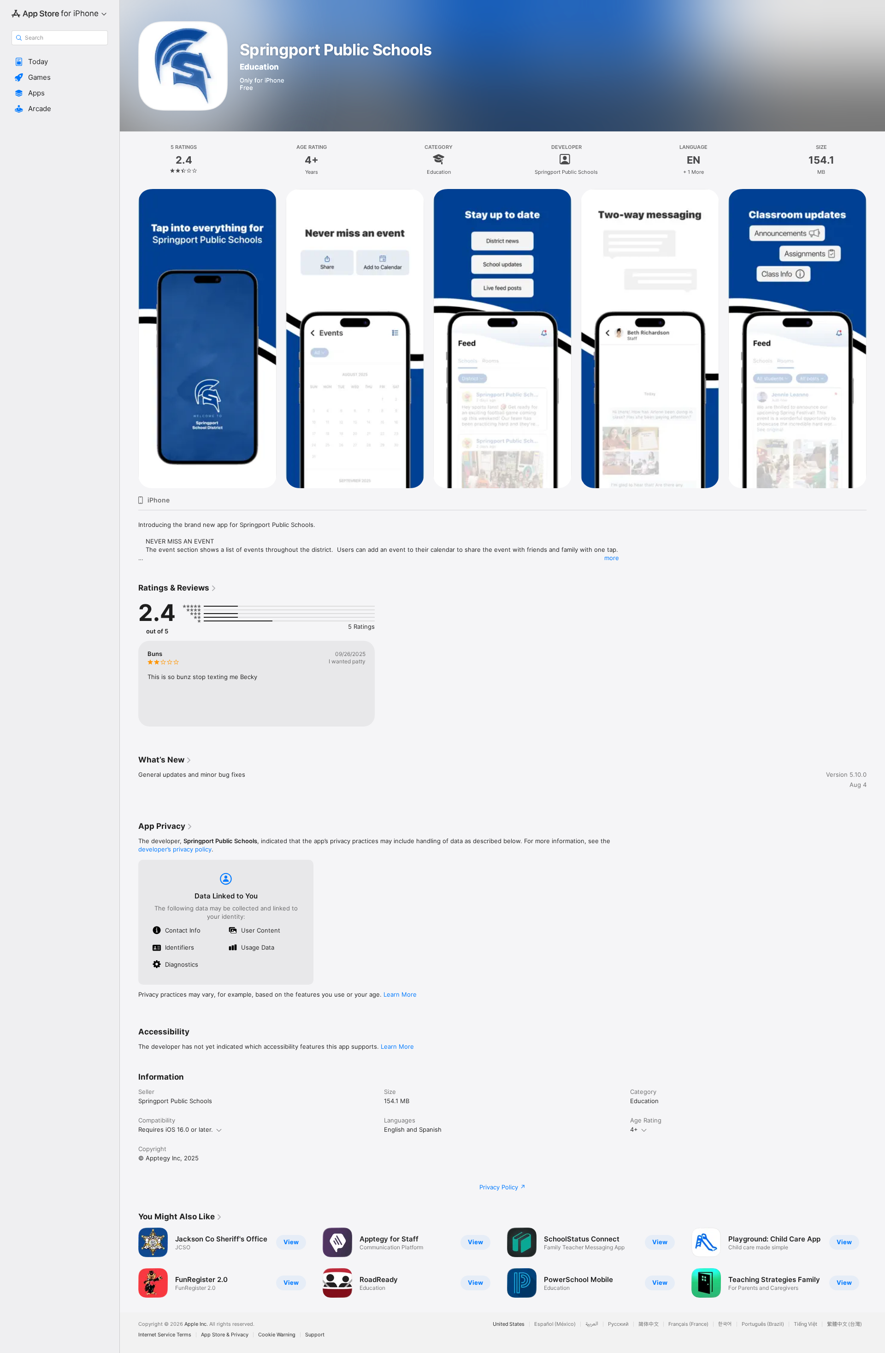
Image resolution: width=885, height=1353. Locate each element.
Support (314, 1334)
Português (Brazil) (763, 1324)
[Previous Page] (129, 1262)
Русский (618, 1324)
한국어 (725, 1324)
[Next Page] (875, 1262)
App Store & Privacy (224, 1334)
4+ (634, 1129)
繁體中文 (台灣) (844, 1324)
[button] (59, 62)
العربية (591, 1324)
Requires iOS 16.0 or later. (175, 1129)
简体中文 (648, 1324)
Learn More (400, 994)
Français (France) (688, 1324)
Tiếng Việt (805, 1324)
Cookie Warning (276, 1334)
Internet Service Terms (164, 1334)
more (611, 557)
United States (509, 1324)
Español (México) (555, 1324)
